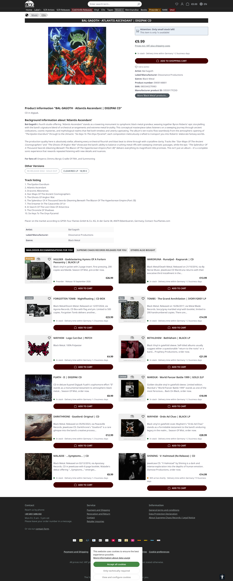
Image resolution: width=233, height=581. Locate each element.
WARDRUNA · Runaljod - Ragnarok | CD (170, 259)
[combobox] (112, 4)
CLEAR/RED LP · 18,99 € (75, 170)
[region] (77, 56)
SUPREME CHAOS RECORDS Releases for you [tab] (101, 250)
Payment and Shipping (98, 510)
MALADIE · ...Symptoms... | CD (71, 455)
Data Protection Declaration (163, 513)
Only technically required (116, 570)
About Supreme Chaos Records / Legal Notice (172, 517)
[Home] (26, 14)
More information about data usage (111, 557)
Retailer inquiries (95, 521)
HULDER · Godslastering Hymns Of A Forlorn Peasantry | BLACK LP (79, 261)
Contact (91, 517)
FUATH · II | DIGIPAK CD (67, 377)
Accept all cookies (116, 564)
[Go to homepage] (29, 4)
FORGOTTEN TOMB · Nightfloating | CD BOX (79, 298)
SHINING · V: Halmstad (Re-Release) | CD (171, 455)
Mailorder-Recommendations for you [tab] (49, 250)
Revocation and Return (98, 513)
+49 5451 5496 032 (33, 514)
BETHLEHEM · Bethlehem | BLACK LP (168, 338)
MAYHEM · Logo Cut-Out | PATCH (72, 338)
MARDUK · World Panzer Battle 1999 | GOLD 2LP (175, 377)
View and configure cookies (116, 577)
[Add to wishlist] (49, 259)
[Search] (139, 4)
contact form (42, 528)
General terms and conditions (164, 510)
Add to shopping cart (173, 60)
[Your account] (182, 4)
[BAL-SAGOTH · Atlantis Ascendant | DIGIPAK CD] (77, 56)
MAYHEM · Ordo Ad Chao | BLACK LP (168, 416)
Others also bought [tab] (143, 250)
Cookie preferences (159, 551)
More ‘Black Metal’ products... (152, 95)
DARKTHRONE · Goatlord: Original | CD (76, 416)
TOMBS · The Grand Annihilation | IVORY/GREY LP (176, 298)
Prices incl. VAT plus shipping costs (152, 45)
